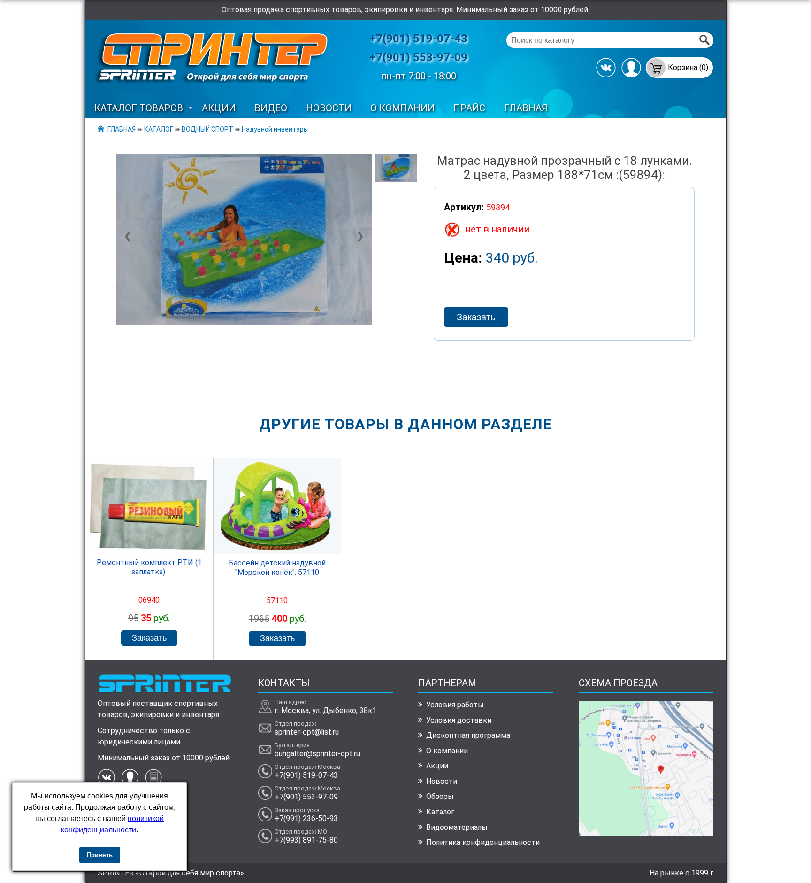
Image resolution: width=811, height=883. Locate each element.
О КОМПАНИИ (402, 108)
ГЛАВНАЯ (526, 108)
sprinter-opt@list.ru (307, 732)
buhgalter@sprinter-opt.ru (317, 753)
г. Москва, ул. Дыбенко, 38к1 (325, 710)
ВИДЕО (270, 108)
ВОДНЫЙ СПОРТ (207, 129)
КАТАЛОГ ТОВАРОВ (138, 108)
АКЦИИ (219, 108)
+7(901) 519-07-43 (418, 38)
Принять (100, 855)
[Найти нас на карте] (646, 833)
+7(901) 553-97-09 (418, 57)
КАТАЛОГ (158, 129)
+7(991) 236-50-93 (306, 818)
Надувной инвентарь (274, 129)
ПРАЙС (469, 108)
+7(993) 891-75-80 (306, 840)
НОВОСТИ (329, 108)
